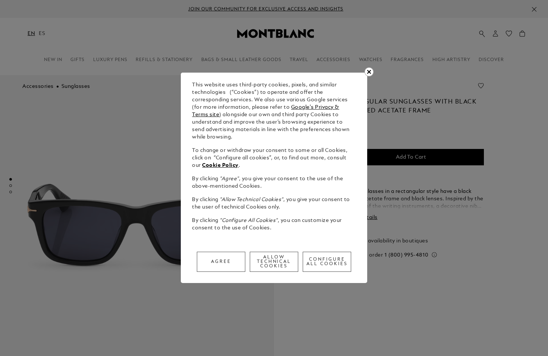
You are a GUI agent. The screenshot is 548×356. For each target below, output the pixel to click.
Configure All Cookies (327, 261)
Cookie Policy (220, 165)
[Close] (369, 71)
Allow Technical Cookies (274, 261)
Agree (221, 262)
